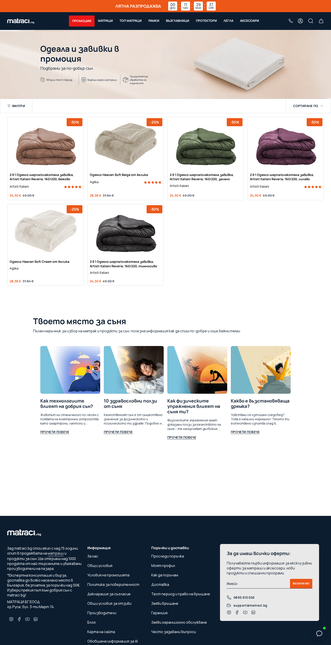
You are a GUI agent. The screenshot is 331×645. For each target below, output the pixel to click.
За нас (92, 556)
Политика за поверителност (113, 584)
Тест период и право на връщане (180, 593)
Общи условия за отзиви (109, 603)
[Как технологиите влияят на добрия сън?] (70, 370)
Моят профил (163, 565)
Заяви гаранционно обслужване (179, 622)
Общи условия (99, 565)
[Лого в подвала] (24, 533)
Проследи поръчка (167, 556)
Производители (101, 612)
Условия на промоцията (108, 575)
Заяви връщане (164, 603)
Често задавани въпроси (173, 631)
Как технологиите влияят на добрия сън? (66, 403)
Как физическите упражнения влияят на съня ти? (193, 406)
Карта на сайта (101, 631)
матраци (56, 553)
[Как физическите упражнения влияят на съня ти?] (197, 370)
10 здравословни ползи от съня (130, 403)
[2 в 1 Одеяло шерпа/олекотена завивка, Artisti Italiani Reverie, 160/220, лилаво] (286, 143)
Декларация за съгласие (109, 593)
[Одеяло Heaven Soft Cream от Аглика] (45, 230)
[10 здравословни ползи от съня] (134, 370)
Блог (91, 622)
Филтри (18, 106)
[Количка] (321, 21)
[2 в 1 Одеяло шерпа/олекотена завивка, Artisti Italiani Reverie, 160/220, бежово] (45, 143)
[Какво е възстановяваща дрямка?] (261, 370)
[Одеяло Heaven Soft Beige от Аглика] (126, 143)
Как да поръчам (164, 575)
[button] (82, 21)
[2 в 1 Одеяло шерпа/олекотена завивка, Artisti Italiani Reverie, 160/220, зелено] (206, 143)
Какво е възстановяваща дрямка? (260, 403)
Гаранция (159, 612)
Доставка (160, 584)
